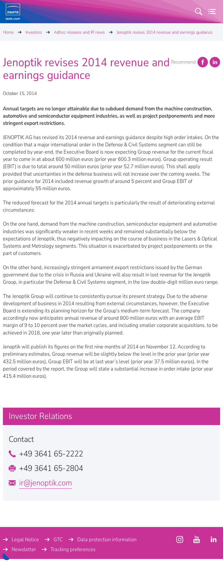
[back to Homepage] (13, 11)
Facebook (202, 62)
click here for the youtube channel (179, 539)
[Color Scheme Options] (7, 556)
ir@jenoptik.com (45, 482)
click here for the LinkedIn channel (213, 539)
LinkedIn (215, 62)
